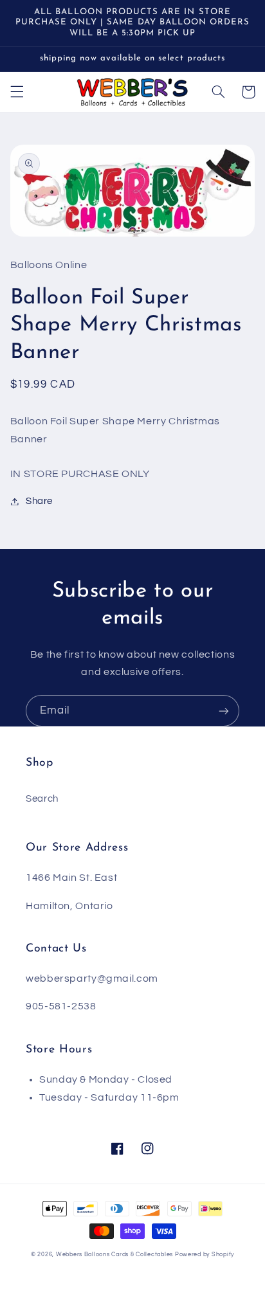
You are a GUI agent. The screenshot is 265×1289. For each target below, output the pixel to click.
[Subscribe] (224, 710)
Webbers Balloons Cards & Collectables (114, 1254)
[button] (17, 92)
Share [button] (39, 501)
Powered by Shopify (204, 1254)
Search (42, 799)
